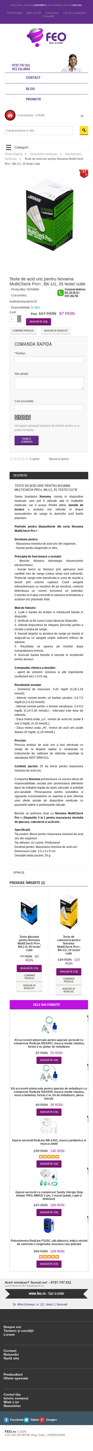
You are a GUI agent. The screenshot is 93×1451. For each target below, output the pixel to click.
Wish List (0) (34, 12)
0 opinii (35, 459)
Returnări (11, 1354)
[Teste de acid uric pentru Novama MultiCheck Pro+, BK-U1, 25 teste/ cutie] (49, 214)
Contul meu (52, 12)
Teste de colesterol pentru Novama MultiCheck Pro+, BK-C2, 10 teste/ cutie (68, 945)
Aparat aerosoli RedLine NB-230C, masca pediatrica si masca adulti (49, 1142)
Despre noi (12, 1327)
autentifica (40, 5)
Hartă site (11, 1358)
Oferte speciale (16, 1378)
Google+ (51, 1420)
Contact (33, 77)
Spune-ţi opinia (59, 459)
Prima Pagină (14, 12)
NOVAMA (33, 289)
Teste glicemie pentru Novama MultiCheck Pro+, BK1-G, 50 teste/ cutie (29, 943)
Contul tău (12, 1394)
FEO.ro (10, 1431)
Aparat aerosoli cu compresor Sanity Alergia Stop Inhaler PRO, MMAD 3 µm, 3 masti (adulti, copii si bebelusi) (49, 1196)
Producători (13, 1374)
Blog (30, 89)
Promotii (33, 99)
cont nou (77, 5)
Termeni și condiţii (19, 1331)
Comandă (48, 16)
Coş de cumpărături (74, 12)
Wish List (11, 1402)
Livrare (9, 1334)
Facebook (17, 1420)
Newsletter (12, 1406)
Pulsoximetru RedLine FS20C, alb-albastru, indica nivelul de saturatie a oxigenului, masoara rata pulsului (49, 1242)
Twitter (34, 1420)
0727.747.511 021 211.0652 (21, 67)
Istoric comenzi (16, 1398)
